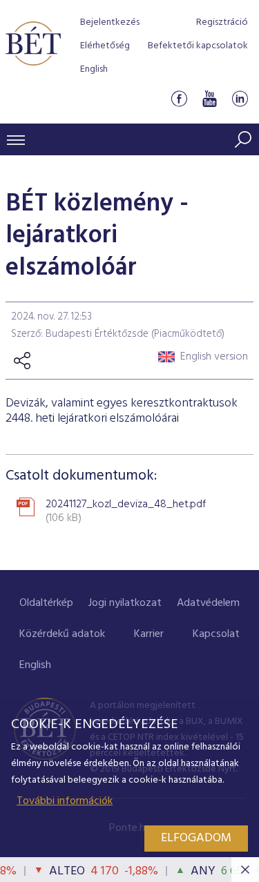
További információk (65, 801)
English (94, 69)
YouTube (209, 99)
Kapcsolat (216, 634)
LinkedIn (239, 99)
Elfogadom (196, 838)
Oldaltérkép (46, 603)
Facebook (179, 99)
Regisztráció (222, 22)
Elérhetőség (105, 46)
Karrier (149, 634)
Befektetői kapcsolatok (198, 46)
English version (214, 357)
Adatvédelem (208, 603)
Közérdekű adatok (62, 634)
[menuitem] (46, 603)
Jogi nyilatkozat (125, 603)
